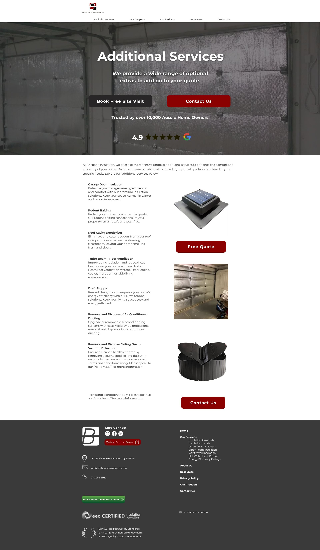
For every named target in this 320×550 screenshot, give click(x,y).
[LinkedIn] (120, 433)
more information (129, 398)
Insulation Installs (195, 443)
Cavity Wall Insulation (198, 452)
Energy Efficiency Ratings (200, 459)
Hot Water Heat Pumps (199, 456)
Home (184, 430)
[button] (104, 19)
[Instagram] (107, 433)
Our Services (188, 437)
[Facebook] (114, 433)
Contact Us (187, 490)
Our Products (189, 484)
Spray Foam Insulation (199, 449)
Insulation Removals (197, 440)
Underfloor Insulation (197, 446)
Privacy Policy (189, 478)
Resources (187, 471)
